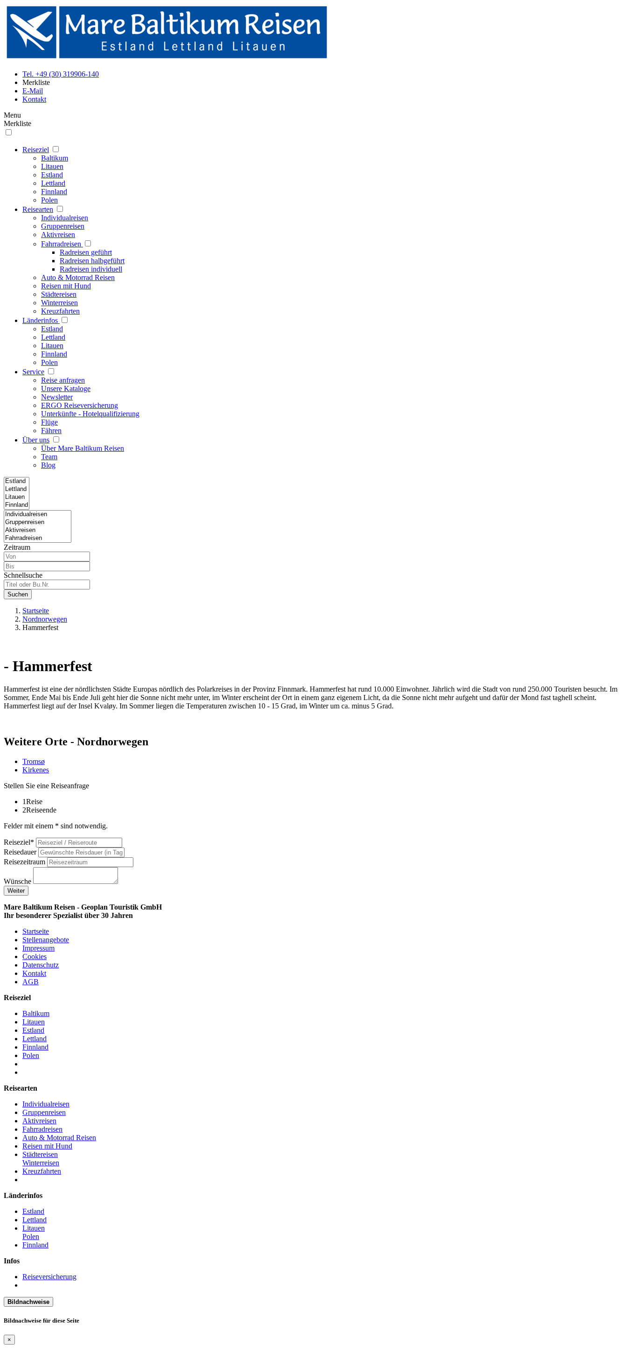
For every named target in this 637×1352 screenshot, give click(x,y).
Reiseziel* (19, 842)
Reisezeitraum (24, 862)
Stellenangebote (45, 940)
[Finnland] (16, 505)
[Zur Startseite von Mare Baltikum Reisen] (167, 58)
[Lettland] (16, 489)
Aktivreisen (58, 234)
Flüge (49, 422)
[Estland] (16, 481)
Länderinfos (41, 320)
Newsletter (57, 397)
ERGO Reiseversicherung (79, 405)
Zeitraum (17, 547)
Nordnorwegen (44, 619)
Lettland (53, 183)
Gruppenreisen (62, 226)
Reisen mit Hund (66, 286)
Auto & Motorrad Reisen (78, 277)
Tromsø (33, 761)
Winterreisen (59, 303)
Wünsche (17, 881)
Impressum (38, 948)
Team (49, 457)
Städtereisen (58, 294)
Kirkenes (35, 770)
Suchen (17, 594)
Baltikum (54, 158)
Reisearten (37, 209)
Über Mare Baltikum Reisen (82, 448)
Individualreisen (64, 218)
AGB (30, 982)
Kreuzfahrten (60, 311)
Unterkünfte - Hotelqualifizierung (90, 414)
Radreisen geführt (86, 252)
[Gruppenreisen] (37, 522)
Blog (48, 465)
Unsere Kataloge (65, 388)
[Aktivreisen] (37, 530)
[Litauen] (16, 497)
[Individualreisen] (37, 514)
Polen (49, 200)
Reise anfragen (63, 380)
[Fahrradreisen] (37, 538)
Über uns (35, 440)
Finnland (54, 192)
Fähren (51, 430)
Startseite (35, 611)
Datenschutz (40, 965)
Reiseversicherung (49, 1277)
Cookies (34, 956)
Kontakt (34, 973)
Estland (52, 175)
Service (33, 372)
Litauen (52, 166)
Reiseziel (35, 150)
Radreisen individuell (91, 269)
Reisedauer (20, 852)
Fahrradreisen (61, 244)
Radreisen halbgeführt (92, 261)
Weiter (16, 890)
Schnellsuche (23, 575)
